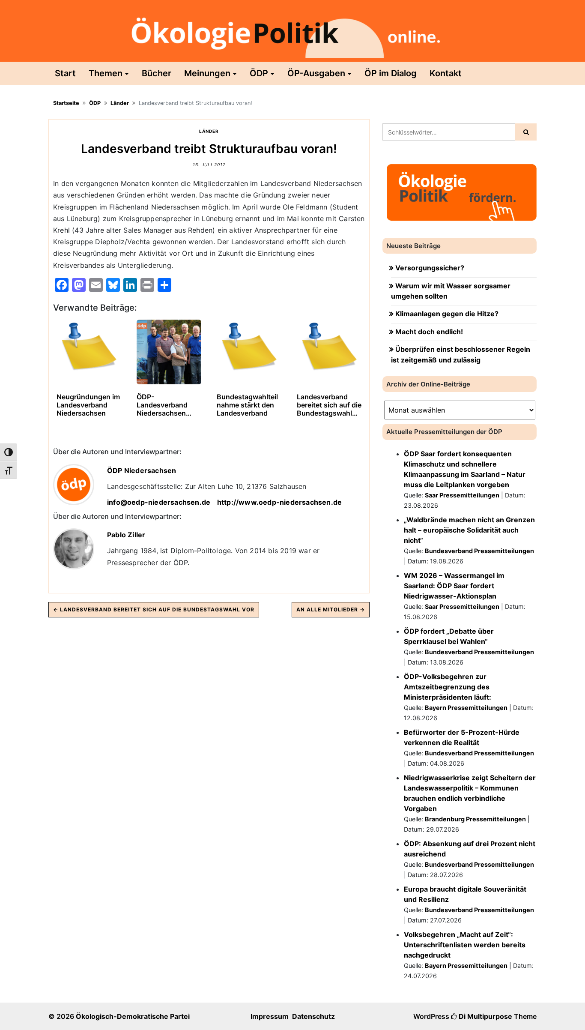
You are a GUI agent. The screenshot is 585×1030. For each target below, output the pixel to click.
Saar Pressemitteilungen (462, 495)
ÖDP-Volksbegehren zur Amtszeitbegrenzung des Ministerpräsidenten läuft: (447, 686)
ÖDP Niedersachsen (141, 470)
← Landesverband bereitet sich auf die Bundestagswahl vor (153, 609)
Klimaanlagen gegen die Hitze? (446, 313)
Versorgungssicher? (429, 267)
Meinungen (207, 73)
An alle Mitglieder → (330, 609)
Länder (119, 103)
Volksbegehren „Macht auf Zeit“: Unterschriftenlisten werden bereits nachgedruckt (464, 944)
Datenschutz (313, 1016)
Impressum (270, 1016)
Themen (105, 73)
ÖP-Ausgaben (316, 73)
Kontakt (446, 73)
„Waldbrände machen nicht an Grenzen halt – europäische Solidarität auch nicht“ (469, 530)
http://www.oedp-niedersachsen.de (279, 502)
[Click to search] (526, 132)
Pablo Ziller (126, 534)
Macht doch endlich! (429, 331)
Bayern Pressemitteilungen (466, 707)
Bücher (156, 73)
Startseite (66, 103)
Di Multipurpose (484, 1016)
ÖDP (259, 73)
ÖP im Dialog (390, 73)
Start (65, 73)
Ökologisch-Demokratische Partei (133, 1016)
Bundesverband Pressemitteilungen (479, 550)
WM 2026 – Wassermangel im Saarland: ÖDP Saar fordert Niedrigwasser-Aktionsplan (454, 585)
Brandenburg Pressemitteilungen (475, 819)
